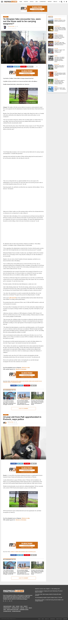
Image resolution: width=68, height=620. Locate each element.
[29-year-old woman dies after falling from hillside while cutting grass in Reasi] (37, 399)
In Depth (26, 1)
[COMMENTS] (37, 66)
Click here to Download (20, 369)
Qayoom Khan (11, 26)
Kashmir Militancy (16, 382)
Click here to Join (26, 367)
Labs (36, 1)
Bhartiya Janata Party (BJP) (12, 609)
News (21, 1)
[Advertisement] (23, 140)
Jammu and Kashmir (23, 381)
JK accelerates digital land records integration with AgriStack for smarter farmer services (23, 402)
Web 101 (55, 1)
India (21, 606)
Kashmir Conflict (7, 382)
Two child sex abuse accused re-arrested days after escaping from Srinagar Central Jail (9, 402)
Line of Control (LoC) (30, 551)
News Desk (11, 422)
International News (16, 611)
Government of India (24, 609)
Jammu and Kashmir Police (35, 381)
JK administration (7, 611)
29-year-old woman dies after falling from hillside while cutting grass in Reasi (37, 402)
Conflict (12, 551)
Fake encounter (14, 381)
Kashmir (17, 606)
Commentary (43, 1)
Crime (5, 609)
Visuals (31, 1)
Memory (50, 1)
